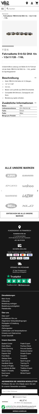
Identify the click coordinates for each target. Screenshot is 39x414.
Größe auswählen (19, 411)
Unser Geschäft (7, 335)
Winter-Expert (25, 373)
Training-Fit (24, 363)
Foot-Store (5, 356)
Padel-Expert (25, 343)
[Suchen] (7, 8)
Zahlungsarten (7, 328)
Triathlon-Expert (26, 368)
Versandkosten (28, 402)
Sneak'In (23, 356)
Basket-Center (7, 343)
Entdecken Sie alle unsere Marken (19, 214)
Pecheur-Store (25, 346)
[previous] (1, 190)
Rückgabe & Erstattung (10, 323)
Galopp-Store (7, 358)
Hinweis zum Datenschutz (11, 333)
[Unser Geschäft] (27, 3)
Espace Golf (6, 353)
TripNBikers (24, 370)
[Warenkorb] (37, 3)
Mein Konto (6, 298)
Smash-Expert (25, 353)
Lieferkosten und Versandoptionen (14, 330)
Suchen (12, 8)
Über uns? (5, 316)
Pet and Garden (26, 348)
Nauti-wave (6, 373)
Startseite (5, 14)
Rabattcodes (6, 308)
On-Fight (5, 375)
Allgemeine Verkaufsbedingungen (14, 321)
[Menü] (2, 8)
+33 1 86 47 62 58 (19, 240)
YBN (5, 49)
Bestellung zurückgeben (19, 272)
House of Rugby (8, 365)
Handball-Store (7, 363)
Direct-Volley (6, 351)
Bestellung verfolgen (9, 303)
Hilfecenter (6, 301)
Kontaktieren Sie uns (19, 233)
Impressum (6, 326)
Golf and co (6, 361)
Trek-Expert (24, 365)
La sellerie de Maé (8, 368)
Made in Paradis (8, 370)
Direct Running (7, 348)
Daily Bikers (6, 346)
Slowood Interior (26, 351)
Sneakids (23, 358)
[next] (37, 190)
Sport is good (25, 361)
